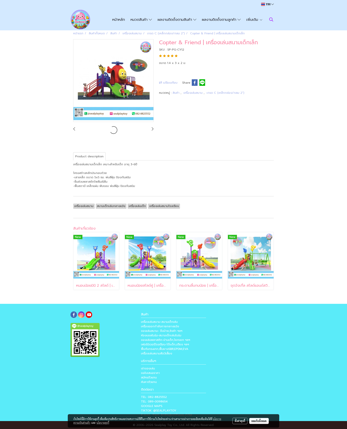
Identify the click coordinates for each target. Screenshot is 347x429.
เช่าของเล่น (148, 368)
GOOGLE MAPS (151, 406)
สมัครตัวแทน (149, 377)
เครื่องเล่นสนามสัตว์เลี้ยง (156, 353)
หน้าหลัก (118, 19)
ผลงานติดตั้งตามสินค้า (175, 19)
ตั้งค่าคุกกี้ (240, 420)
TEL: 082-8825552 (154, 397)
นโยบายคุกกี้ (103, 422)
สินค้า (177, 93)
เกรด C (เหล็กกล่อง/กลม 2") (225, 93)
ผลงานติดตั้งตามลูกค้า (219, 19)
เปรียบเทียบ (169, 83)
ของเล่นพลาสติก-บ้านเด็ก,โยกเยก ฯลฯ (165, 340)
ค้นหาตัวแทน (149, 382)
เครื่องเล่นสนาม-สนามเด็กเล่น (159, 322)
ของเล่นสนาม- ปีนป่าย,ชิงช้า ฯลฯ (161, 331)
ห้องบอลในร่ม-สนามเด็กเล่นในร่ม (161, 335)
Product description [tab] (89, 156)
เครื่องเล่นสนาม (193, 93)
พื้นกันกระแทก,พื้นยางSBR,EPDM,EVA (164, 349)
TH (268, 4)
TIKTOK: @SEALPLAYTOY (158, 410)
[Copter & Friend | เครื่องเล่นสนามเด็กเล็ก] (113, 80)
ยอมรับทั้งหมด (259, 420)
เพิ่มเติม (252, 19)
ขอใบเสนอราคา (150, 373)
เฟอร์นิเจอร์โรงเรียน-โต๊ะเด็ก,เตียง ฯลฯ (165, 344)
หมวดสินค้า (139, 19)
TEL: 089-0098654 (154, 401)
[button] (271, 19)
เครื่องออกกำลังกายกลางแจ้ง (160, 326)
